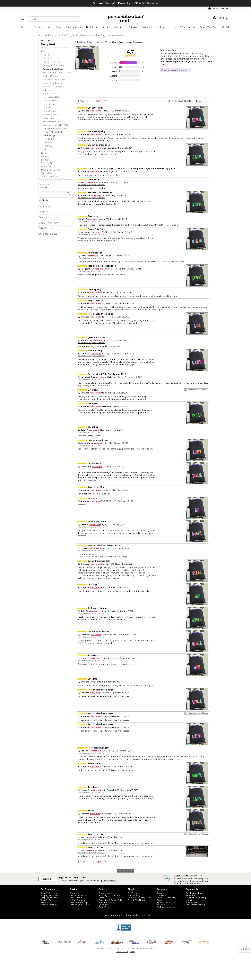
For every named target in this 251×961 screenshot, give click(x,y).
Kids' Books (48, 90)
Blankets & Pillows (52, 62)
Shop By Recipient (49, 895)
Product (43, 217)
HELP (132, 951)
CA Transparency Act (166, 907)
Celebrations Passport (80, 902)
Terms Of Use (105, 907)
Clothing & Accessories (54, 79)
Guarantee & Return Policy (111, 900)
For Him (38, 27)
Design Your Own (208, 27)
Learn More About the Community (190, 882)
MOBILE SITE (122, 951)
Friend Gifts (47, 166)
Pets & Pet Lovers (50, 170)
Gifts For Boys (50, 100)
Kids (49, 27)
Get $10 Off (47, 879)
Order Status (76, 898)
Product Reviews (49, 905)
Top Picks (47, 58)
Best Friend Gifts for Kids (55, 125)
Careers (160, 900)
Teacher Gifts (47, 163)
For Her (25, 27)
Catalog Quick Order (79, 905)
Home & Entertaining (184, 27)
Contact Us (75, 893)
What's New (45, 228)
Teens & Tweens (51, 111)
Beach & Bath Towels (53, 83)
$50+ (47, 149)
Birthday (132, 27)
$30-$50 (49, 146)
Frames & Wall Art (52, 114)
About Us (161, 893)
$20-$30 (49, 142)
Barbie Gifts (48, 118)
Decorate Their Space (53, 86)
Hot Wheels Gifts (51, 121)
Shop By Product (49, 898)
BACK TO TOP (125, 871)
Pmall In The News (136, 900)
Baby (58, 27)
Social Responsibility (166, 898)
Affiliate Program (77, 900)
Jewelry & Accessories (54, 65)
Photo (106, 27)
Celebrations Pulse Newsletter (194, 894)
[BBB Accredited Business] (123, 930)
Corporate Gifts (47, 233)
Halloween (162, 27)
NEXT (100, 100)
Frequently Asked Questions (107, 903)
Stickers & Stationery (53, 76)
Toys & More (49, 55)
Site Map (45, 902)
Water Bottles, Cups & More (57, 72)
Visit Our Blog (134, 895)
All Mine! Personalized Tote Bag (96, 42)
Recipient (48, 44)
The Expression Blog (195, 905)
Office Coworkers (50, 176)
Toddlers (47, 107)
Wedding (118, 27)
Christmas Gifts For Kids (55, 128)
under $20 (50, 139)
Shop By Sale (47, 900)
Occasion (44, 206)
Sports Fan (46, 173)
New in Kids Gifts (51, 97)
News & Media (163, 902)
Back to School (73, 27)
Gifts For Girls (49, 104)
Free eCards (192, 902)
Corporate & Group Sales (139, 898)
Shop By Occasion (49, 893)
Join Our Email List (78, 895)
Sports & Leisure (51, 93)
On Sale (226, 27)
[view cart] (227, 17)
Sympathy (147, 27)
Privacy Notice (110, 881)
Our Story (132, 893)
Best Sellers (92, 27)
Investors (161, 905)
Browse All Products (53, 132)
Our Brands (162, 895)
